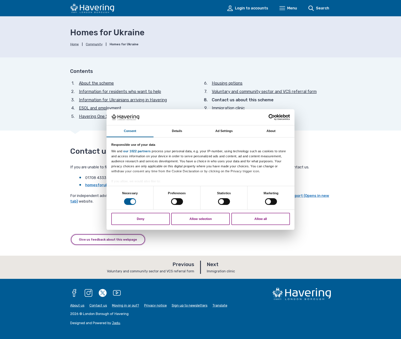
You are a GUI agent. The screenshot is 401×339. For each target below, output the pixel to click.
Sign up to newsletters (189, 305)
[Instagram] (88, 293)
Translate (219, 305)
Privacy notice (155, 305)
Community (94, 44)
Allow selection (200, 219)
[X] (103, 293)
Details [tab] (177, 131)
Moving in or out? (125, 305)
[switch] (177, 201)
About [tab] (271, 131)
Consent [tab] (130, 131)
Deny (140, 219)
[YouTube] (117, 293)
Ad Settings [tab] (224, 131)
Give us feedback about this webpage (108, 239)
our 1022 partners (137, 151)
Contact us (98, 305)
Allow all (260, 219)
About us (77, 305)
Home (74, 44)
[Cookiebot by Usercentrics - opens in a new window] (271, 117)
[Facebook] (74, 293)
